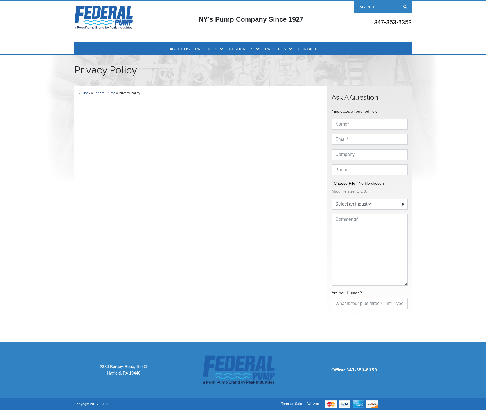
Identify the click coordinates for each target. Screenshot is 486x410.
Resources (241, 49)
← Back (84, 93)
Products (206, 49)
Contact (307, 49)
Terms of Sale (291, 404)
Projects (275, 49)
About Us (180, 49)
